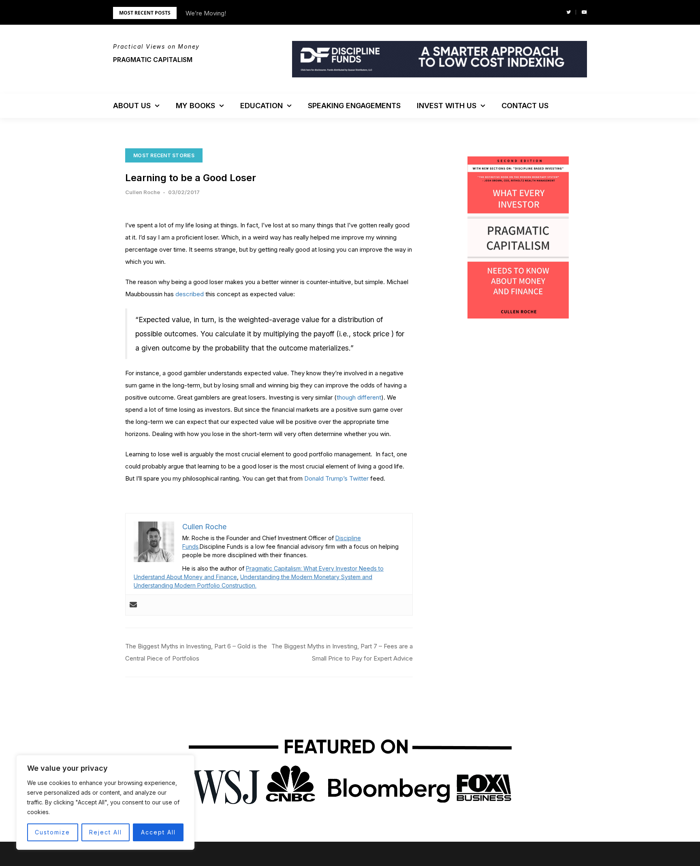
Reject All (105, 832)
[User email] (133, 605)
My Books (195, 105)
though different (359, 397)
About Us (132, 105)
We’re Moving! (206, 13)
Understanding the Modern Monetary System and (306, 576)
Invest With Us (446, 105)
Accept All (158, 832)
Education (261, 105)
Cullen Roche (142, 192)
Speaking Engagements (354, 105)
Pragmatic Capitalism (152, 60)
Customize (52, 832)
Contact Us (525, 105)
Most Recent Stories (163, 155)
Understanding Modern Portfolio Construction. (195, 585)
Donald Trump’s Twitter (336, 478)
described (189, 294)
